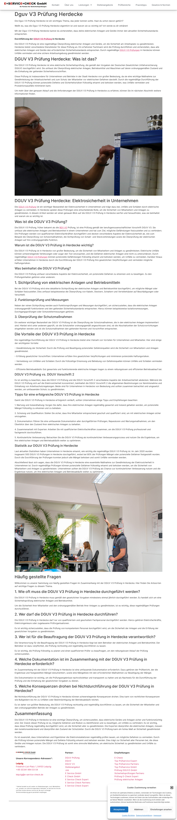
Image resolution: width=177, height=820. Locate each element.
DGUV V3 (70, 764)
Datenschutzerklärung (144, 815)
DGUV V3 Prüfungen (130, 50)
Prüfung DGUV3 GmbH (125, 770)
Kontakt (55, 5)
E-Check (118, 757)
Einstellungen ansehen (161, 809)
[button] (172, 787)
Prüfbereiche (124, 5)
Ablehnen (138, 809)
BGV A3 (63, 227)
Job (67, 770)
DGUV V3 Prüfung (43, 39)
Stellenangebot (72, 767)
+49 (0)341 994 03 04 (27, 769)
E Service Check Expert (77, 779)
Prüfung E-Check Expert (126, 776)
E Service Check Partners (77, 782)
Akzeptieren (119, 809)
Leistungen (84, 5)
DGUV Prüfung (72, 757)
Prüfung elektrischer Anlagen (128, 779)
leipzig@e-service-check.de (29, 774)
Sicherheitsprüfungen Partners (129, 773)
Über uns (69, 5)
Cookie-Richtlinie (128, 815)
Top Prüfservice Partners (126, 764)
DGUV (68, 761)
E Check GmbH (72, 776)
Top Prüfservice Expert (125, 761)
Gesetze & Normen (161, 5)
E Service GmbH (73, 773)
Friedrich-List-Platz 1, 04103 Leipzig (33, 766)
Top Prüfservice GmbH (125, 767)
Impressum (157, 815)
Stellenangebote (105, 5)
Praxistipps (141, 5)
